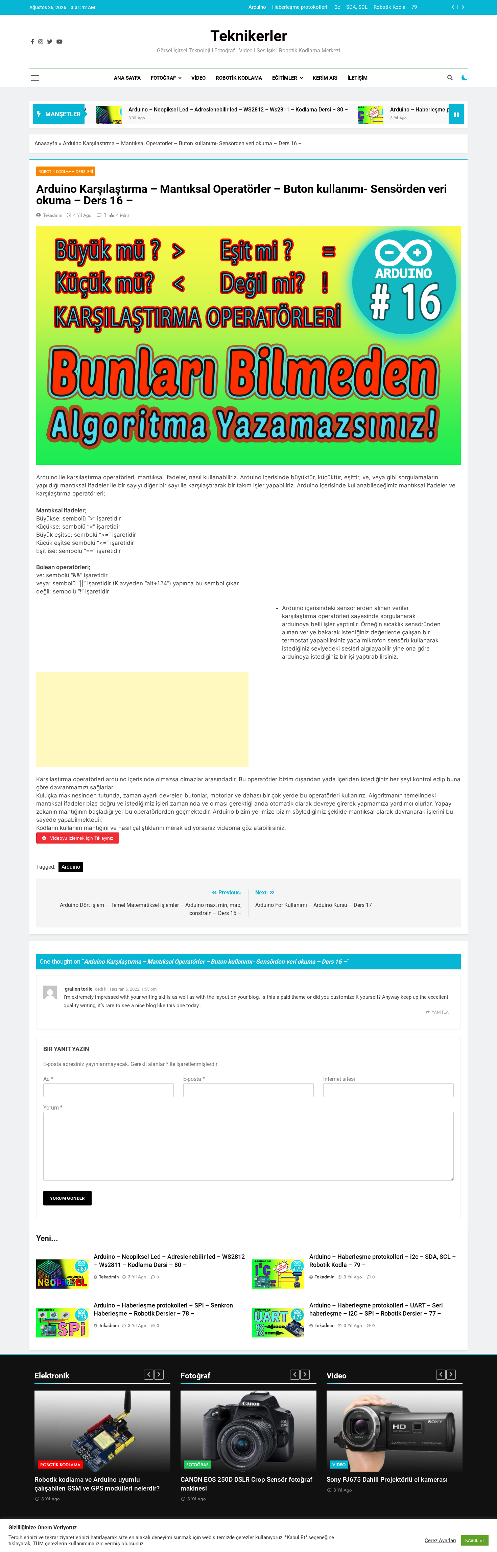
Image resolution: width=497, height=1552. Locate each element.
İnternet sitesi (339, 1079)
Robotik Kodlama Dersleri (66, 171)
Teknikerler (248, 36)
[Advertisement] (142, 719)
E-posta (194, 1079)
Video (198, 78)
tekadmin (52, 215)
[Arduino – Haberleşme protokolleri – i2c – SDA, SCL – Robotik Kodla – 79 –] (310, 118)
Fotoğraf (163, 78)
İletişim (358, 78)
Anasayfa (45, 143)
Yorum (53, 1107)
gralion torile (79, 989)
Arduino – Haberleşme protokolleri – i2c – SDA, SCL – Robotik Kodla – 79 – (335, 7)
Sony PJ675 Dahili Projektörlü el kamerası (387, 1479)
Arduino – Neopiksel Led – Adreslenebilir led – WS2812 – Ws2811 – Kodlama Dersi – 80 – (177, 109)
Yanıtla (440, 1012)
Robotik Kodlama (239, 78)
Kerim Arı (325, 78)
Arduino (71, 867)
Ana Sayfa (127, 78)
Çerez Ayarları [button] (440, 1540)
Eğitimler (284, 78)
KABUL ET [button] (474, 1540)
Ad (48, 1079)
